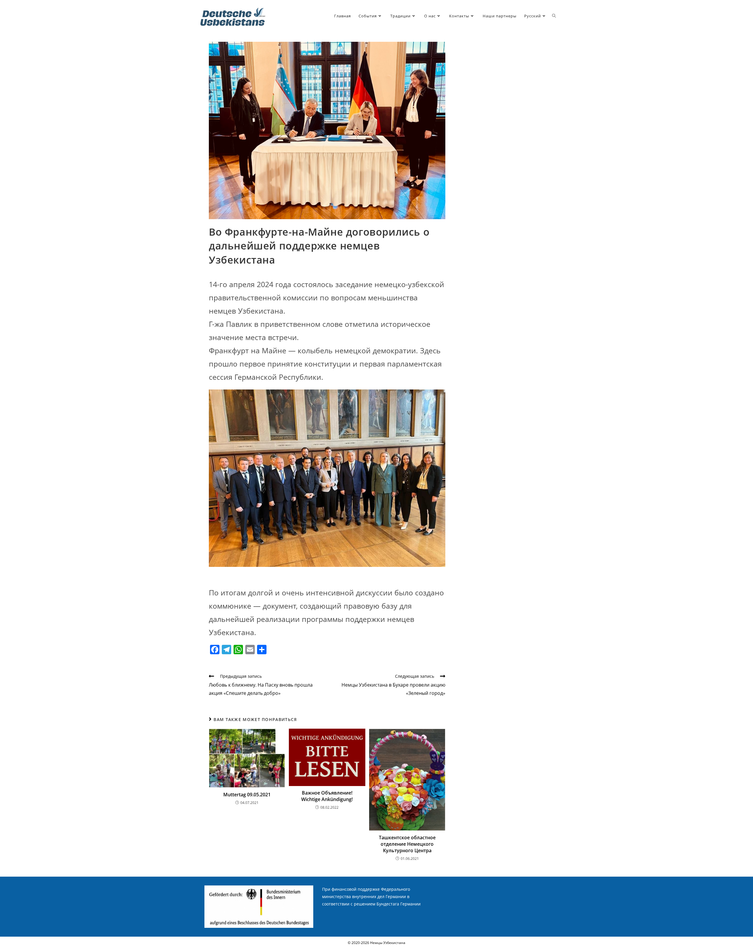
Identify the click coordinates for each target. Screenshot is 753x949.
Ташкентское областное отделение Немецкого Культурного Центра (407, 844)
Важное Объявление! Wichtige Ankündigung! (327, 796)
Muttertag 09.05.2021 (247, 794)
